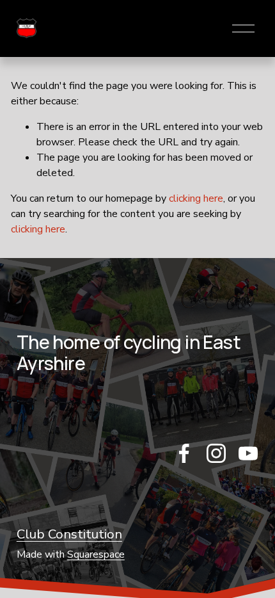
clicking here (196, 198)
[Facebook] (184, 453)
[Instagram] (216, 453)
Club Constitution (69, 534)
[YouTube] (248, 453)
